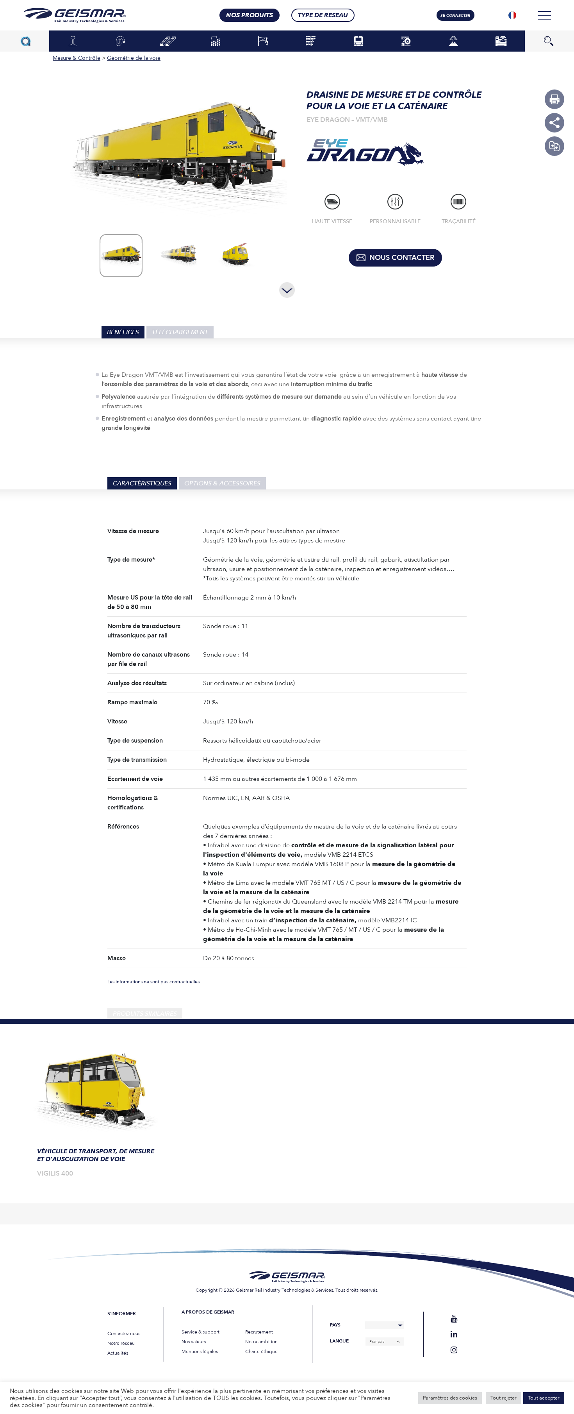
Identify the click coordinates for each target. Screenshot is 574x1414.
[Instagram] (454, 1350)
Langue (339, 1341)
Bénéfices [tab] (123, 332)
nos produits (249, 15)
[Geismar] (65, 15)
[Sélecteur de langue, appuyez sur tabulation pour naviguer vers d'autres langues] (512, 15)
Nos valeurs (194, 1342)
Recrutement (259, 1332)
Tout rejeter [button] (503, 1397)
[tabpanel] (95, 1116)
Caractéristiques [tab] (142, 483)
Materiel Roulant (358, 41)
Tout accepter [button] (544, 1397)
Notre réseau (121, 1343)
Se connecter (455, 15)
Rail (73, 41)
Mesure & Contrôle (453, 41)
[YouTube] (454, 1319)
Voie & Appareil (310, 41)
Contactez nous (123, 1333)
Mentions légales (200, 1351)
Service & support (200, 1332)
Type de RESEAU (323, 15)
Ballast (215, 41)
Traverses (168, 41)
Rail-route (406, 41)
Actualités (117, 1353)
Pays (335, 1325)
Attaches (120, 41)
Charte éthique (261, 1351)
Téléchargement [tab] (180, 332)
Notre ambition (261, 1342)
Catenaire (263, 41)
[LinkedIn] (454, 1334)
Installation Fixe (501, 41)
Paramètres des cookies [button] (450, 1397)
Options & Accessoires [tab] (222, 483)
